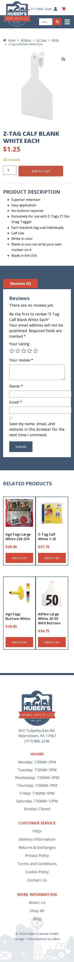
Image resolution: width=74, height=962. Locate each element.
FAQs (37, 831)
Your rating (19, 343)
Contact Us (37, 880)
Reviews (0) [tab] (20, 283)
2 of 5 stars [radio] (17, 350)
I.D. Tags (41, 40)
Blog (37, 918)
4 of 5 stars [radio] (29, 350)
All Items (26, 40)
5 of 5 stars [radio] (35, 350)
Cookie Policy (37, 871)
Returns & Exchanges (37, 847)
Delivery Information (37, 839)
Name (16, 386)
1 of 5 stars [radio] (11, 350)
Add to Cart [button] (19, 558)
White (55, 40)
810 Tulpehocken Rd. (37, 730)
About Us (37, 902)
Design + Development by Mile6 (37, 939)
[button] (68, 22)
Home (12, 40)
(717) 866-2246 (37, 741)
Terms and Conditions (37, 863)
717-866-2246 (41, 9)
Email (15, 402)
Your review (21, 360)
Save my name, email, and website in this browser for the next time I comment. (37, 429)
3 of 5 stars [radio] (23, 350)
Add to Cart (41, 171)
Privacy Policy (37, 855)
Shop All (37, 910)
